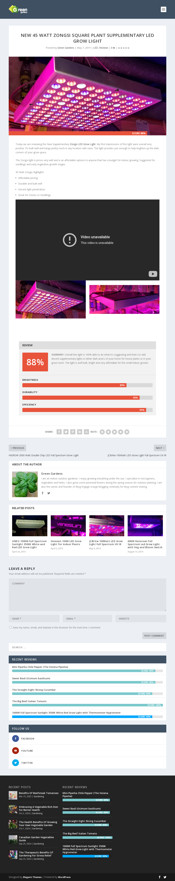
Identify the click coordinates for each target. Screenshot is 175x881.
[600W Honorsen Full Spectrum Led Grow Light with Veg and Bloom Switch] (145, 525)
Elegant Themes (32, 877)
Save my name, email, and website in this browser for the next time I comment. (57, 627)
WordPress (64, 877)
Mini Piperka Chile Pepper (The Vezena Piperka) (40, 667)
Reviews (103, 47)
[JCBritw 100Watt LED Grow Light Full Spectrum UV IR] (106, 525)
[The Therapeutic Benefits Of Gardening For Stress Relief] (13, 854)
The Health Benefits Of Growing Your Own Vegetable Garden (38, 823)
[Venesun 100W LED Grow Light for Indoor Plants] (68, 525)
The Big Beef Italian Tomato (29, 701)
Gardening (39, 796)
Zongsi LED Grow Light (83, 144)
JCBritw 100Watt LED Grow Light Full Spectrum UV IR (106, 542)
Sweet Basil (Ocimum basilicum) (31, 678)
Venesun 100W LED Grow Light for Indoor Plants (66, 542)
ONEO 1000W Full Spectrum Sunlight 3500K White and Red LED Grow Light (29, 544)
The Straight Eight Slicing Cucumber (34, 689)
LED (95, 47)
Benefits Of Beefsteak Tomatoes (38, 793)
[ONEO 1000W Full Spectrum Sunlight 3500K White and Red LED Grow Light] (29, 525)
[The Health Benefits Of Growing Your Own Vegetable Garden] (13, 824)
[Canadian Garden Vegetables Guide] (13, 839)
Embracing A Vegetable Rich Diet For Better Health (38, 808)
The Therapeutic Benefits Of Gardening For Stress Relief (36, 854)
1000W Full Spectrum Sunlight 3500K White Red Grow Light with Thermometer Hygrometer (66, 712)
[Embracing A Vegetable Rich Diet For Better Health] (13, 809)
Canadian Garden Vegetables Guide (36, 839)
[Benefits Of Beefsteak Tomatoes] (13, 795)
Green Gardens (66, 47)
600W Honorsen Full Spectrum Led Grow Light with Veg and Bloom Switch (145, 544)
